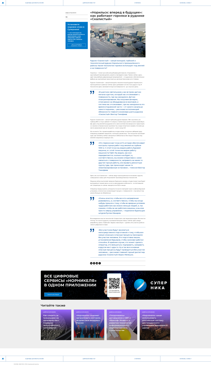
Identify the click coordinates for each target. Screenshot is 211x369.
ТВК (67, 17)
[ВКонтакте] (91, 263)
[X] (99, 263)
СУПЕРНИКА (137, 2)
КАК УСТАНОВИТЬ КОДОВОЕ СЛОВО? (76, 45)
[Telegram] (97, 263)
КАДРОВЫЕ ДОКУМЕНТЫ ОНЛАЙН (34, 2)
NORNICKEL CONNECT (186, 2)
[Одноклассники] (94, 263)
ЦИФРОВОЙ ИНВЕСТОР (89, 2)
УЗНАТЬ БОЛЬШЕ (53, 294)
